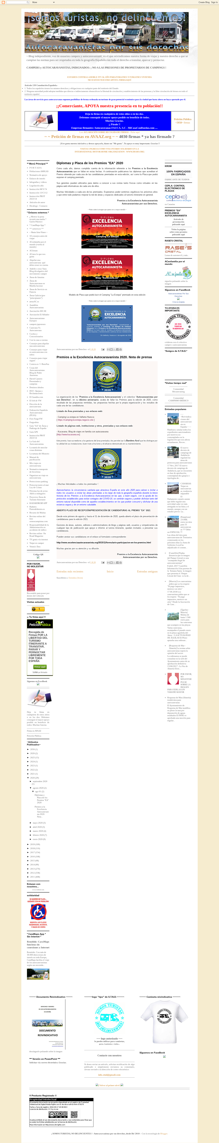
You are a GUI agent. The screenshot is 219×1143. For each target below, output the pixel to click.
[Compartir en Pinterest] (120, 349)
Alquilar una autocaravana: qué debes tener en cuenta (38, 262)
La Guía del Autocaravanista (36, 442)
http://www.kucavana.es (68, 434)
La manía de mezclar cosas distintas (38, 448)
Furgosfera (34, 422)
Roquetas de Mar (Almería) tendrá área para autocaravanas (179, 700)
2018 (32, 848)
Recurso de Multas (37, 512)
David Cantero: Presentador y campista (36, 381)
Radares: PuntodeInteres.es (37, 507)
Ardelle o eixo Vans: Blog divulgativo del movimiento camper (38, 271)
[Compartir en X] (114, 349)
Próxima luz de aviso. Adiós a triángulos (38, 492)
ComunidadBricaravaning (178, 390)
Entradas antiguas (147, 571)
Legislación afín (36, 185)
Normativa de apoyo (38, 175)
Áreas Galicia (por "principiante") (37, 296)
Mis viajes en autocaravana (35, 464)
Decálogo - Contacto (38, 206)
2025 (32, 757)
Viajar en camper (36, 543)
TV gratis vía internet (38, 539)
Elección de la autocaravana (35, 405)
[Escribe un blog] (111, 349)
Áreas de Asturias (36, 277)
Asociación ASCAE (37, 311)
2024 (32, 761)
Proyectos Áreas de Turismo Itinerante (37, 498)
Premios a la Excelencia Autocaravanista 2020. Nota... (42, 812)
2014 (32, 864)
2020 (32, 778)
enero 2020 (38, 839)
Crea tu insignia (179, 302)
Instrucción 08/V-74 (38, 189)
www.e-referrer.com (38, 890)
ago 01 (38, 791)
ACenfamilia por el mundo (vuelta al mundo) (37, 244)
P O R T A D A (35, 168)
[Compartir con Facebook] (117, 349)
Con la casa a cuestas (38, 340)
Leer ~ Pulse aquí (109, 132)
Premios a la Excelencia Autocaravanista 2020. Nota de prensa (104, 357)
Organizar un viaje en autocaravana (38, 476)
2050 (32, 749)
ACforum (33, 250)
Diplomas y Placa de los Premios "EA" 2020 (90, 163)
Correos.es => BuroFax (39, 364)
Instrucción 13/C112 (38, 192)
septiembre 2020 (40, 781)
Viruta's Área (34, 546)
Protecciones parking (38, 481)
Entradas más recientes (70, 571)
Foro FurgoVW (35, 419)
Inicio (110, 571)
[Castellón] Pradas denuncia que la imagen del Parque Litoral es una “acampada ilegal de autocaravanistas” (178, 558)
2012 (32, 873)
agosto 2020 (38, 788)
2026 (32, 753)
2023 (32, 765)
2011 (32, 877)
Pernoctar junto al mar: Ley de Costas (39, 486)
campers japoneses (37, 324)
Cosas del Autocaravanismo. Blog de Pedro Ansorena (37, 372)
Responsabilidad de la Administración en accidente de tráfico (39, 527)
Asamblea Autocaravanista (36, 306)
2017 (32, 852)
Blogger (163, 1133)
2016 (32, 856)
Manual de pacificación (34, 458)
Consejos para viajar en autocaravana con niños (38, 352)
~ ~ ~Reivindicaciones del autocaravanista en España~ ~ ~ (186, 420)
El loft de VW (35, 400)
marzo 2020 (38, 831)
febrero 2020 (38, 835)
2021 (32, 774)
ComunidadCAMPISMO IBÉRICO (178, 399)
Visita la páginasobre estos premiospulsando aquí (178, 232)
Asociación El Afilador (39, 314)
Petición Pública (34, 736)
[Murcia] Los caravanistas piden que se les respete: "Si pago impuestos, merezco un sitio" (179, 585)
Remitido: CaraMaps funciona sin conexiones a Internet (38, 944)
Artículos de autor (37, 202)
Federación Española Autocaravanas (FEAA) (38, 412)
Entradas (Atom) (76, 578)
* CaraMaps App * (37, 225)
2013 (32, 869)
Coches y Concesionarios (36, 335)
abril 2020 (37, 827)
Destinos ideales (36, 387)
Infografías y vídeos (38, 182)
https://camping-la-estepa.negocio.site (75, 420)
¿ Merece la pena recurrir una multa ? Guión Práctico (37, 219)
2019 (32, 844)
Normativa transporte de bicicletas (38, 470)
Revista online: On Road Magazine (37, 534)
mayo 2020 (38, 823)
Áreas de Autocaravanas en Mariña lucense (37, 283)
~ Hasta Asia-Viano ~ (38, 232)
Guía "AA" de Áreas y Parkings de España (38, 427)
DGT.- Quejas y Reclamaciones (36, 392)
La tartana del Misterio (39, 453)
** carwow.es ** (36, 229)
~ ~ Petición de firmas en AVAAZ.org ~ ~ (81, 136)
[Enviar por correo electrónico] (108, 349)
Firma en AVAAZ (34, 731)
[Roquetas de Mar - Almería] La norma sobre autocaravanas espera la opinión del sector (178, 649)
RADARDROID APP (38, 503)
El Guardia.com (36, 397)
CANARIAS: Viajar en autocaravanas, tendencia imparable (186, 488)
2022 (32, 770)
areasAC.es (34, 301)
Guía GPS (33, 432)
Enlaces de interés (37, 178)
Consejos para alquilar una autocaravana (39, 344)
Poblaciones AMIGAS (38, 171)
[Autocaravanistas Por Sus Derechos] (178, 299)
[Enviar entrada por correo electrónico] (102, 349)
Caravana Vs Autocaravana (35, 329)
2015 (32, 860)
